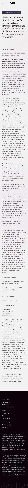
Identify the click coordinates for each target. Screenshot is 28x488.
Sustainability (6, 425)
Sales (4, 416)
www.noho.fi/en (7, 316)
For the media (6, 418)
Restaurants (6, 402)
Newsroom (5, 404)
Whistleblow (6, 427)
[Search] (2, 3)
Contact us (5, 413)
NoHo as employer (8, 407)
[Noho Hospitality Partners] (14, 3)
